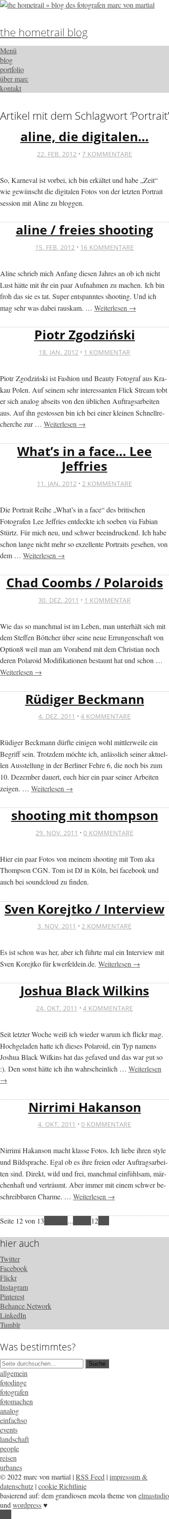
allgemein (13, 1373)
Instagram (14, 1287)
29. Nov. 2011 (57, 833)
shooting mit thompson (84, 815)
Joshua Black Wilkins (84, 990)
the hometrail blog (44, 32)
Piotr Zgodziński (84, 334)
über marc (14, 78)
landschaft (14, 1439)
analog (9, 1410)
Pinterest (12, 1296)
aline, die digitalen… (84, 136)
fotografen (14, 1392)
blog (6, 60)
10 (80, 1220)
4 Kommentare (106, 716)
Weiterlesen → (115, 307)
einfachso (13, 1420)
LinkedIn (13, 1315)
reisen (8, 1458)
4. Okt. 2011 (57, 1124)
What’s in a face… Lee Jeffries (84, 459)
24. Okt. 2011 (57, 1008)
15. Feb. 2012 (55, 247)
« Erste (54, 1220)
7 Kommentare (107, 154)
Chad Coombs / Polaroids (84, 582)
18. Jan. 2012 (58, 352)
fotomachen (16, 1401)
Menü (8, 50)
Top (5, 1514)
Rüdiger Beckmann (84, 698)
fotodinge (13, 1382)
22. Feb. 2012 (57, 154)
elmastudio (153, 1495)
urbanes (11, 1467)
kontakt (10, 88)
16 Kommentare (107, 247)
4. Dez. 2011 (56, 716)
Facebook (13, 1268)
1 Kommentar (107, 352)
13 (101, 1220)
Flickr (8, 1277)
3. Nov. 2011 (56, 926)
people (9, 1448)
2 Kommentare (107, 483)
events (9, 1429)
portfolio (12, 69)
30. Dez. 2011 (58, 600)
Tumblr (10, 1324)
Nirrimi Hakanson (84, 1106)
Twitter (10, 1258)
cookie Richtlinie (62, 1486)
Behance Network (25, 1306)
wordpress (27, 1505)
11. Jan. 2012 (57, 483)
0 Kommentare (108, 833)
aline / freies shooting (84, 229)
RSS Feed (90, 1476)
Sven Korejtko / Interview (84, 908)
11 (87, 1220)
